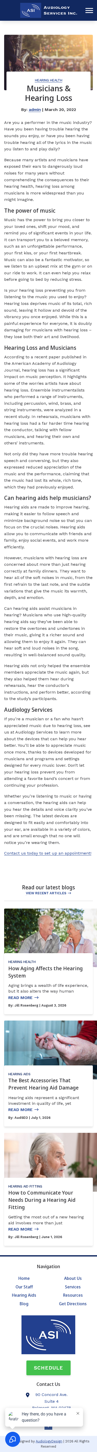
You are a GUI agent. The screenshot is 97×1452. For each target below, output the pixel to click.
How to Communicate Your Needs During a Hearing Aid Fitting (42, 1200)
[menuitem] (24, 1278)
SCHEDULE (48, 1368)
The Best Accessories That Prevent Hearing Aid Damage (43, 1084)
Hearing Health (48, 80)
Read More (20, 997)
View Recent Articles (46, 893)
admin (35, 109)
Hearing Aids (19, 1074)
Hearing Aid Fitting (25, 1186)
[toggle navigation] (89, 10)
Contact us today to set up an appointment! (47, 853)
